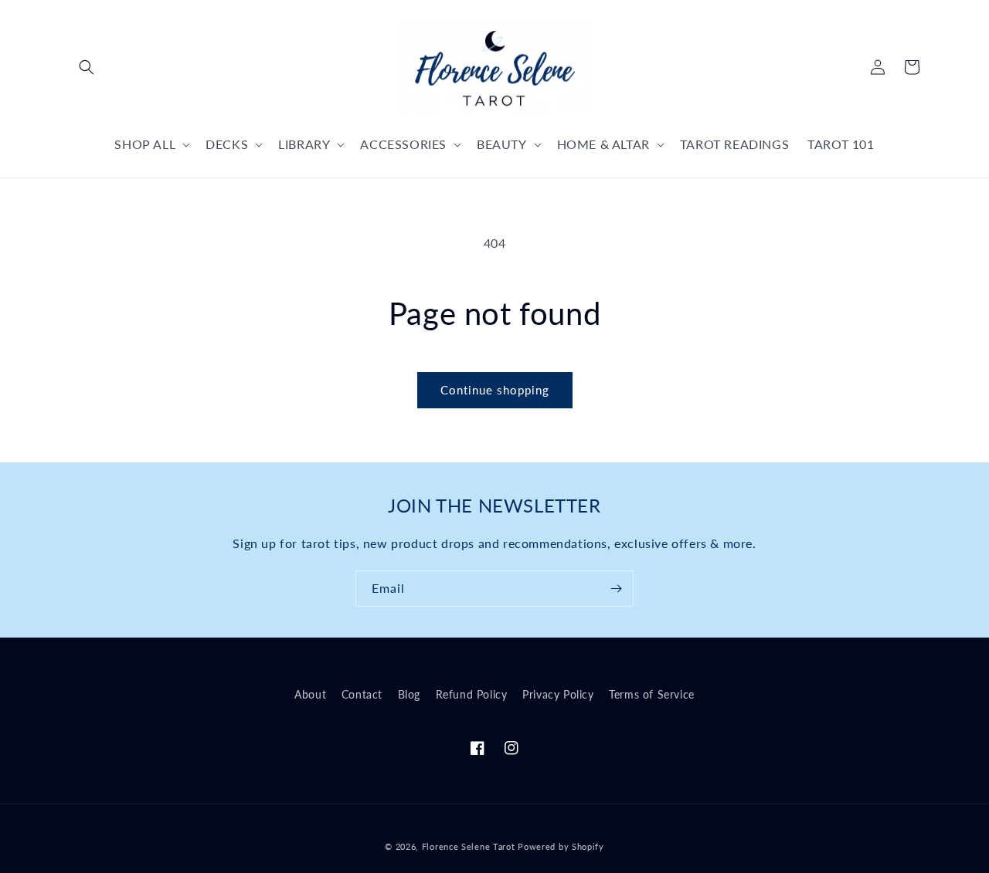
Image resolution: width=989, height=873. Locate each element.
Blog (409, 694)
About (310, 694)
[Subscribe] (616, 588)
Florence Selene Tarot (468, 846)
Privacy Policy (557, 694)
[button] (87, 67)
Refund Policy (472, 694)
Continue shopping (494, 390)
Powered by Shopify (561, 846)
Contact (362, 694)
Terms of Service (652, 694)
